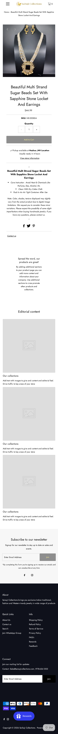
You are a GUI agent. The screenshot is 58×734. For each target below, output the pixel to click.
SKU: (23, 118)
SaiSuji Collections (27, 727)
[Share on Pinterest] (34, 226)
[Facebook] (24, 575)
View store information (29, 158)
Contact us (11, 236)
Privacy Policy (35, 632)
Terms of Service (36, 628)
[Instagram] (32, 575)
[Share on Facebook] (24, 226)
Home (6, 12)
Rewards (32, 641)
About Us (6, 619)
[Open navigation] (8, 3)
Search (5, 628)
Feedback (33, 645)
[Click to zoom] (50, 29)
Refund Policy (35, 624)
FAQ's (31, 637)
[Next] (15, 29)
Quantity (29, 123)
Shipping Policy (36, 619)
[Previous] (7, 29)
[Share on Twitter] (29, 226)
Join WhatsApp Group (11, 632)
